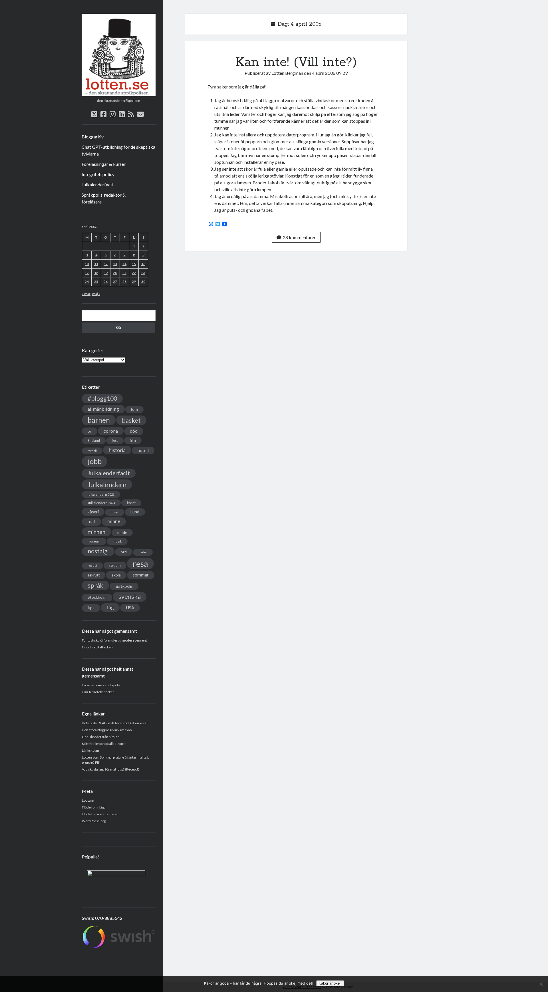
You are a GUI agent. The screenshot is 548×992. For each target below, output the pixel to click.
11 (96, 264)
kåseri (93, 511)
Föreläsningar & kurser (104, 164)
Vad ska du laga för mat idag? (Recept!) (110, 769)
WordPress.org (94, 821)
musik (117, 541)
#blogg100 (102, 398)
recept (92, 565)
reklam (115, 565)
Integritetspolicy (98, 174)
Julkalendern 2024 (101, 503)
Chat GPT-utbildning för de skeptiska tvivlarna (118, 150)
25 (96, 281)
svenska (129, 596)
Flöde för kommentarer (100, 814)
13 (115, 264)
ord (124, 551)
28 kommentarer (299, 237)
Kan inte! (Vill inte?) (296, 62)
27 (115, 281)
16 (143, 264)
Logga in (88, 800)
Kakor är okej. (330, 983)
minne (113, 521)
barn (134, 409)
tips (91, 607)
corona (111, 431)
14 (124, 264)
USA (130, 607)
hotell (143, 450)
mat (91, 521)
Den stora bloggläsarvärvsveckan (107, 730)
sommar (141, 574)
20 (115, 273)
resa (140, 563)
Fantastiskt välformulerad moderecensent (114, 640)
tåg (110, 607)
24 (87, 281)
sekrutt (94, 575)
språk (95, 585)
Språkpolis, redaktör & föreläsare (104, 198)
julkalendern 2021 (101, 494)
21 (124, 273)
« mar (86, 294)
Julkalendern (107, 484)
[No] (541, 984)
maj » (96, 294)
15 (134, 264)
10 (87, 264)
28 (124, 281)
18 (96, 273)
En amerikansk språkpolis (101, 685)
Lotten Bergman (287, 73)
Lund (134, 511)
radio (143, 552)
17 (87, 273)
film (133, 440)
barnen (99, 420)
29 (134, 281)
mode (122, 532)
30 (143, 281)
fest (115, 440)
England (94, 440)
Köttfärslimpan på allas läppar (104, 743)
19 (106, 273)
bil (90, 431)
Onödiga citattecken (97, 647)
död (134, 431)
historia (117, 450)
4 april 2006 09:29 (330, 73)
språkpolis (124, 586)
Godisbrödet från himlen (101, 737)
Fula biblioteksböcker (98, 692)
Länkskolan (90, 750)
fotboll (92, 451)
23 (143, 273)
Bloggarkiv (93, 136)
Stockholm (97, 597)
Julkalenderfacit (97, 184)
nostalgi (98, 551)
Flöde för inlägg (93, 807)
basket (131, 420)
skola (116, 574)
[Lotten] (119, 94)
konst (131, 503)
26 (106, 281)
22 (134, 273)
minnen (96, 532)
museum (94, 541)
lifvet (114, 512)
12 (106, 264)
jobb (95, 461)
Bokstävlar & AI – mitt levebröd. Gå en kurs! (115, 723)
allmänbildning (103, 409)
